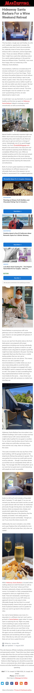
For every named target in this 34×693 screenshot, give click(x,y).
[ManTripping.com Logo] (17, 3)
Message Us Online (21, 678)
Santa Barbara (13, 619)
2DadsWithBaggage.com (21, 145)
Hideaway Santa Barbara (14, 582)
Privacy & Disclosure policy (22, 690)
